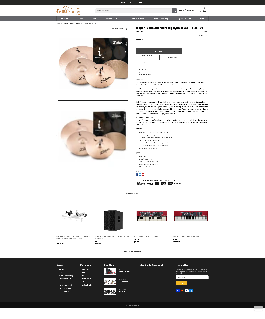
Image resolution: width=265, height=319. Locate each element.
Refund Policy (87, 285)
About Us (85, 269)
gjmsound (135, 305)
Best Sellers (86, 279)
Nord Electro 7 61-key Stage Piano (146, 237)
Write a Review (204, 35)
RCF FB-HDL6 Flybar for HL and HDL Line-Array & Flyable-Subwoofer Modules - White (73, 238)
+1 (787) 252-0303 (187, 10)
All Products (86, 282)
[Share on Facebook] (137, 174)
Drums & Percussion (136, 19)
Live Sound (64, 19)
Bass (95, 19)
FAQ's (84, 276)
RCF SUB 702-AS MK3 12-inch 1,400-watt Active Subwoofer (112, 238)
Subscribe (181, 283)
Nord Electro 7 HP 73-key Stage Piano (186, 237)
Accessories (123, 282)
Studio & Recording (160, 19)
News (84, 272)
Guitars (80, 19)
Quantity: (139, 39)
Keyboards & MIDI (112, 19)
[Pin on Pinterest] (143, 174)
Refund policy (63, 291)
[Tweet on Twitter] (140, 174)
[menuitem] (64, 18)
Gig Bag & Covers (184, 19)
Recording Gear (125, 271)
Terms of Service (64, 288)
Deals (202, 19)
